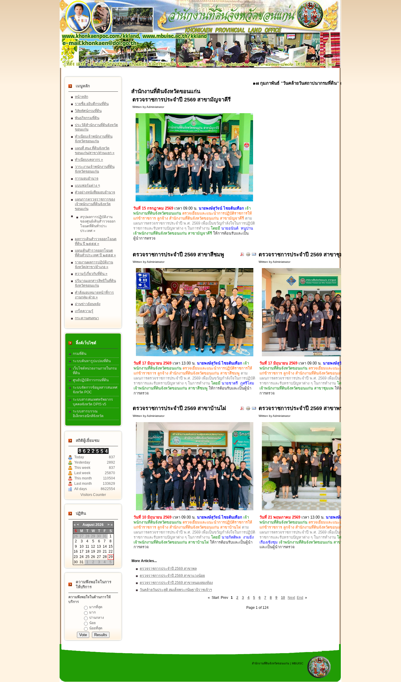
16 (76, 551)
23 (76, 557)
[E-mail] (254, 255)
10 (82, 546)
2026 (99, 525)
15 (111, 546)
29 (111, 557)
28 (105, 557)
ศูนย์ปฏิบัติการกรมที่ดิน (91, 380)
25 (87, 557)
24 (82, 557)
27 (99, 557)
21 (105, 551)
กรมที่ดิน (79, 354)
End (300, 598)
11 (87, 546)
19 (93, 551)
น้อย (92, 623)
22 (111, 551)
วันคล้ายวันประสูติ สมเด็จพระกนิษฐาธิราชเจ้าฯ (176, 590)
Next (291, 598)
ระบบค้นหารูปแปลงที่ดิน (92, 361)
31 (82, 562)
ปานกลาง (96, 618)
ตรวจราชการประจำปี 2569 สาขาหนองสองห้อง (176, 583)
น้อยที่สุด (95, 628)
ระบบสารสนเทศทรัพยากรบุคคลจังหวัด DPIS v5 (93, 401)
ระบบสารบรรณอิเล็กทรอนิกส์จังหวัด (88, 413)
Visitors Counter (93, 495)
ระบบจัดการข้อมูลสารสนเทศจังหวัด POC (95, 389)
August (88, 525)
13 (99, 546)
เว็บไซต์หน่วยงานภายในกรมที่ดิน (95, 370)
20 (99, 551)
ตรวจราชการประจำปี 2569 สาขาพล (168, 568)
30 (76, 562)
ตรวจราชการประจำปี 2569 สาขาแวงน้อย (172, 576)
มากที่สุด (95, 607)
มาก (92, 612)
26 (93, 557)
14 (105, 546)
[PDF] (242, 255)
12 (93, 546)
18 (87, 551)
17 (82, 551)
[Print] (248, 255)
